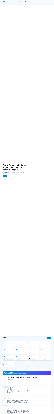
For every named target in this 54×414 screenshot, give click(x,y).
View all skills (49, 338)
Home (18, 1)
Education (26, 1)
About (38, 1)
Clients (33, 1)
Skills (20, 1)
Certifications (29, 1)
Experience (23, 1)
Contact (36, 1)
